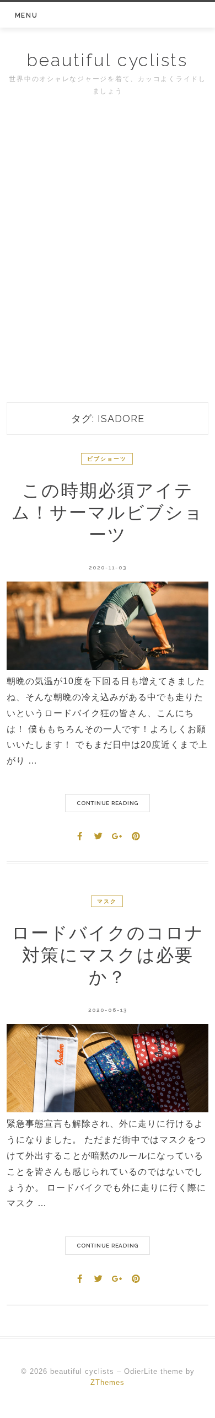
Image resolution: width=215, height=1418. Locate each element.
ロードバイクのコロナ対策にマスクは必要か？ (108, 955)
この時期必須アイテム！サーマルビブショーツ (107, 512)
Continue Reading (107, 803)
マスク (107, 901)
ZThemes (107, 1382)
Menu (26, 15)
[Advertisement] (107, 268)
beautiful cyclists (107, 60)
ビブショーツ (107, 459)
